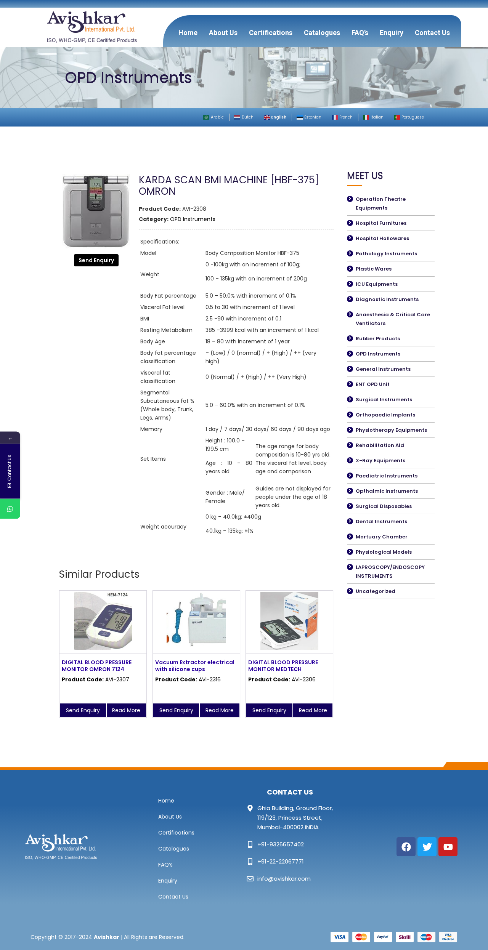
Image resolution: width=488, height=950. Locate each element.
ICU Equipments (377, 284)
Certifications (270, 33)
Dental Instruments (381, 521)
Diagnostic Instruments (387, 299)
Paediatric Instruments (386, 475)
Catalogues (322, 33)
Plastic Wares (374, 268)
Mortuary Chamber (382, 536)
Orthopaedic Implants (385, 414)
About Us (223, 33)
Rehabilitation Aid (380, 445)
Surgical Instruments (384, 399)
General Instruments (383, 369)
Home (187, 33)
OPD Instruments (192, 219)
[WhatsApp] (10, 508)
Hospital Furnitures (381, 223)
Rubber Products (378, 338)
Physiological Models (384, 552)
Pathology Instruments (386, 253)
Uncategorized (375, 591)
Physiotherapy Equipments (391, 430)
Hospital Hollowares (382, 238)
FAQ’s (360, 33)
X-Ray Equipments (380, 460)
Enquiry (391, 33)
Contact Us (432, 33)
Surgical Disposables (384, 506)
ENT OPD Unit (373, 384)
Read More (126, 710)
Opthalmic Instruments (387, 491)
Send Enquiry (96, 260)
